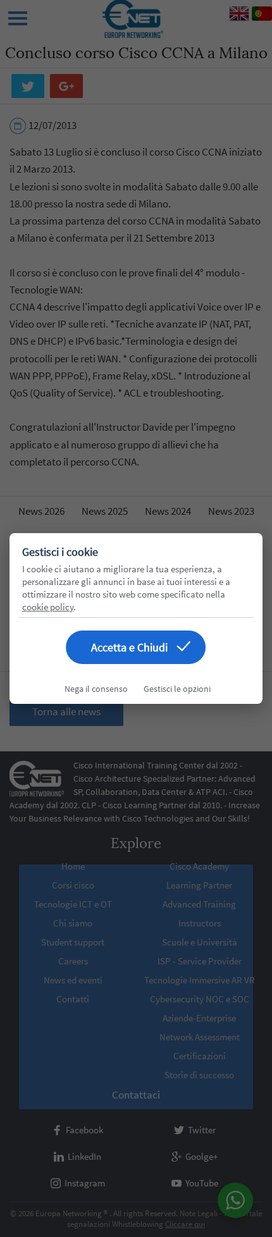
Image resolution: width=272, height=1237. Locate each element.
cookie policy (47, 607)
